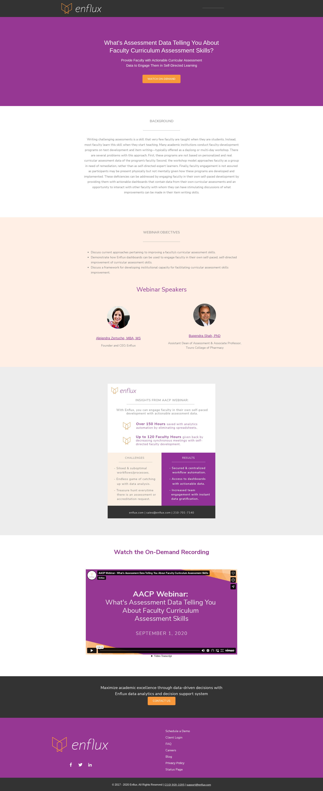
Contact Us (161, 700)
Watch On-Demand (161, 79)
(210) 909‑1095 (174, 785)
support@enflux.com (199, 785)
